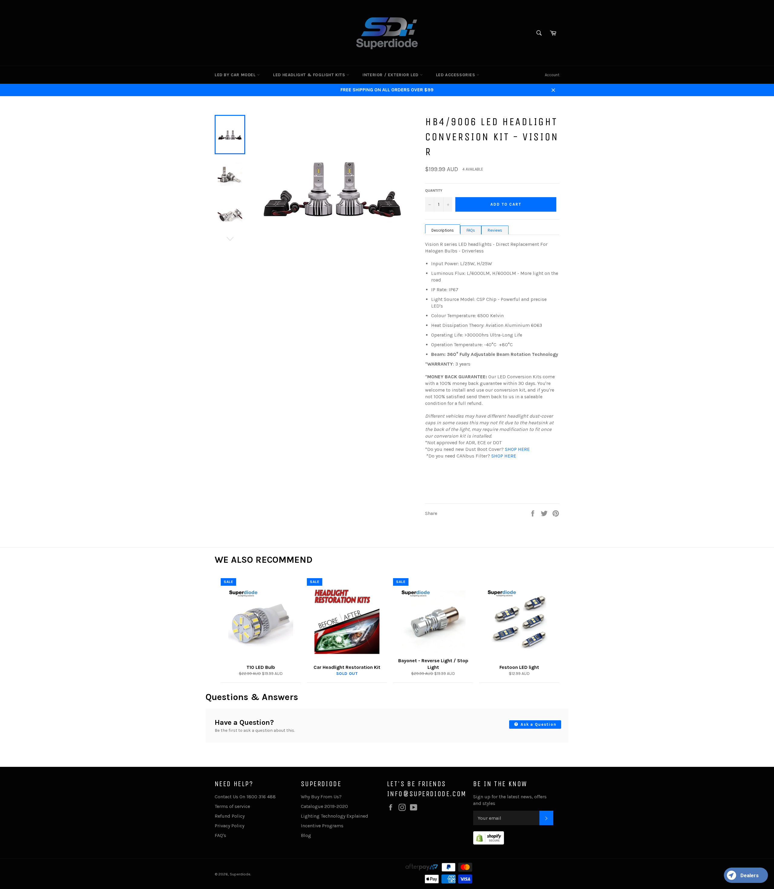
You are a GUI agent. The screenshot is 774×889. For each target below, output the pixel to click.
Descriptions (442, 230)
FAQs (471, 230)
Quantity (433, 190)
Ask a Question (538, 724)
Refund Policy (230, 816)
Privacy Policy (229, 826)
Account (552, 75)
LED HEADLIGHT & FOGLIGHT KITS (309, 74)
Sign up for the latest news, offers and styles (510, 800)
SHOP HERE (517, 449)
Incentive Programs (322, 826)
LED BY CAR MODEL (236, 74)
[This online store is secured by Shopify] (488, 843)
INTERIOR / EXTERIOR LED (391, 74)
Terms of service (232, 806)
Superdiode (240, 874)
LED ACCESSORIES (456, 74)
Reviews (495, 230)
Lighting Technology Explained (334, 816)
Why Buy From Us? (321, 796)
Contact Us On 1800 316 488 (245, 796)
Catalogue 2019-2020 (324, 806)
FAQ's (220, 835)
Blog (306, 835)
